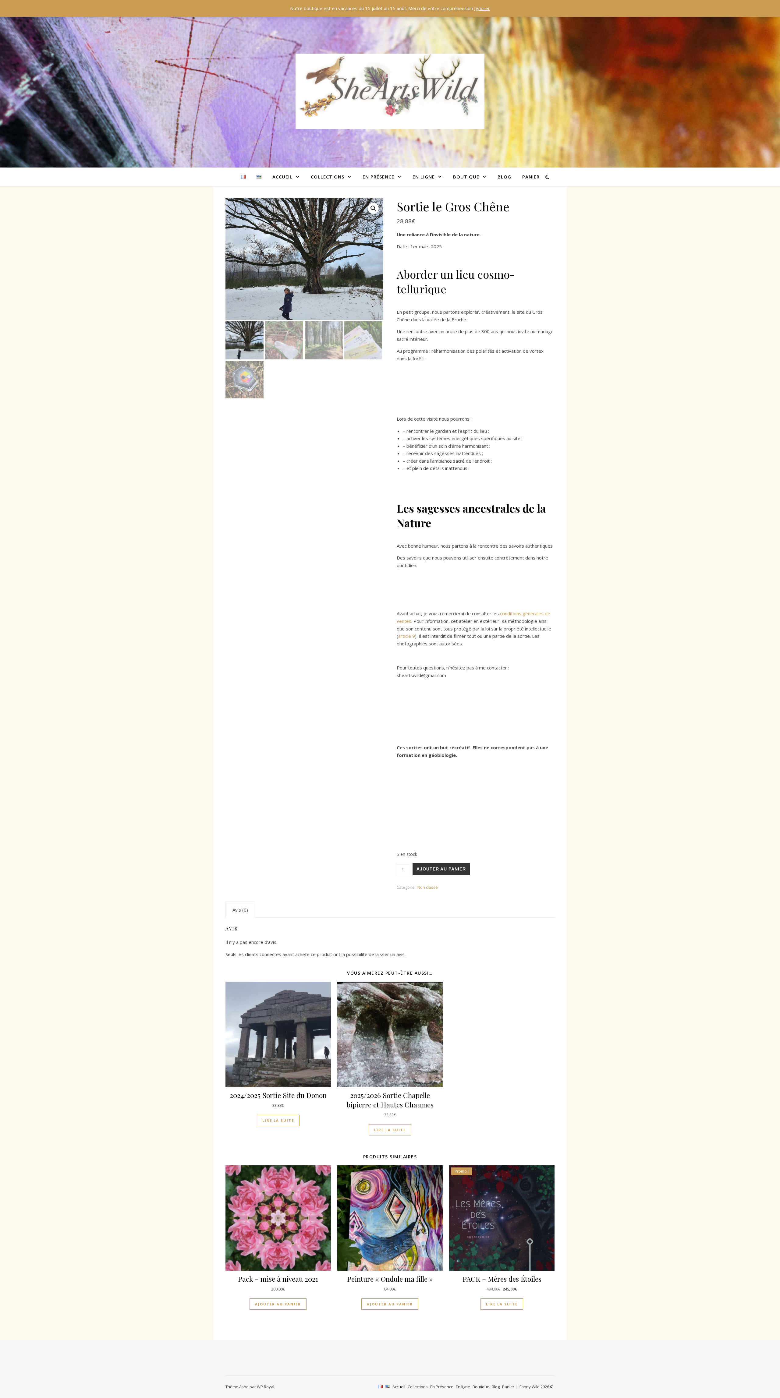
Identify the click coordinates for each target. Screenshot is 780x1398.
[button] (373, 208)
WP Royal (265, 1386)
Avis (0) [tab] (240, 910)
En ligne (424, 177)
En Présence (378, 177)
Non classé (427, 887)
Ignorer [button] (482, 8)
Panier (531, 177)
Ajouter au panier (441, 869)
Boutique (466, 177)
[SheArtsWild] (390, 91)
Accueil (282, 177)
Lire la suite (278, 1120)
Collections (327, 177)
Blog (504, 177)
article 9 (406, 636)
